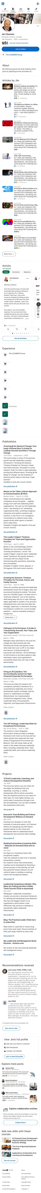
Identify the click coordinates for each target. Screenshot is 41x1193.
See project (8, 809)
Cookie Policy (6, 1182)
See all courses (9, 1160)
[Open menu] (38, 26)
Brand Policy (6, 1185)
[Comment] (17, 329)
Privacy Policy (6, 1177)
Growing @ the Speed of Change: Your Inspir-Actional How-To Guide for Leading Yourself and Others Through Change (20, 449)
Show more (8, 254)
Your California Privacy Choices (27, 1177)
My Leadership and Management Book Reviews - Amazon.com (20, 942)
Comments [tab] (16, 272)
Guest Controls (25, 1185)
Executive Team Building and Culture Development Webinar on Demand (19, 815)
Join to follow (20, 49)
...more (26, 318)
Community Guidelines (8, 1189)
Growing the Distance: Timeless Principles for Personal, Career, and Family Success (19, 580)
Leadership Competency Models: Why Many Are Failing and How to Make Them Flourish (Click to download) (20, 886)
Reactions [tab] (27, 272)
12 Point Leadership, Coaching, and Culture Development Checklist (19, 779)
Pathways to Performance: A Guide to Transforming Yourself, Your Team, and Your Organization (20, 630)
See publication (9, 486)
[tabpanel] (20, 304)
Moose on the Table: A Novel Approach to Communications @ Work (20, 492)
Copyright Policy (26, 1182)
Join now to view (11, 1028)
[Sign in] (37, 4)
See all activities (20, 338)
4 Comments (12, 325)
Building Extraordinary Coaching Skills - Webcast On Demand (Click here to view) (20, 845)
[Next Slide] (38, 304)
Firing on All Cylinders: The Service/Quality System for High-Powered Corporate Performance (18, 674)
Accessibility (6, 1173)
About (23, 1170)
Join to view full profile (14, 1056)
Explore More (20, 1122)
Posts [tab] (6, 272)
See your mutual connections (19, 43)
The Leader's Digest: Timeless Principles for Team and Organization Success (19, 539)
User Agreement (26, 1173)
